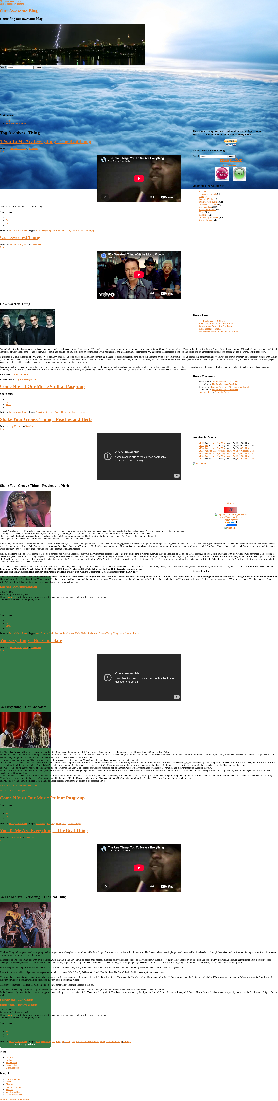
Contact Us (11, 1015)
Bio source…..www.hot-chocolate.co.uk (18, 785)
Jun (227, 451)
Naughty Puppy (222, 392)
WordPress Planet (14, 1094)
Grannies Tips (205, 207)
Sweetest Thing (52, 412)
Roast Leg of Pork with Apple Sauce (216, 323)
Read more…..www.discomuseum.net (18, 587)
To (73, 230)
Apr (218, 443)
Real (58, 230)
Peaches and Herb (71, 633)
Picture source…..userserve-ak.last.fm (18, 1005)
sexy (53, 823)
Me (53, 230)
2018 (201, 443)
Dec (252, 451)
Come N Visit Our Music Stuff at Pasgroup (42, 386)
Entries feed (11, 1062)
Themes (9, 1089)
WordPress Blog (13, 1092)
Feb (210, 443)
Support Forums (13, 1087)
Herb (51, 633)
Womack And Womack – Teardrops (215, 326)
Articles (202, 191)
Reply (127, 1041)
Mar (214, 443)
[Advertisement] (139, 90)
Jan (206, 445)
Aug (235, 451)
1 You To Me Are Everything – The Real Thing (45, 141)
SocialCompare (231, 520)
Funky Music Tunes (18, 230)
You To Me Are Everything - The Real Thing (101, 1041)
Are (38, 230)
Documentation (13, 1079)
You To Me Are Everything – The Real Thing (44, 830)
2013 (201, 456)
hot (48, 823)
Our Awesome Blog (19, 10)
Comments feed (13, 1065)
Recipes (202, 215)
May (223, 443)
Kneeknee (33, 148)
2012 (201, 458)
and (38, 633)
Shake (83, 633)
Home (8, 121)
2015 (201, 451)
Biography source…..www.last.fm (16, 1000)
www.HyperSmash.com (231, 517)
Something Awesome (208, 217)
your (122, 633)
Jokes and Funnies (207, 209)
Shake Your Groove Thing (100, 633)
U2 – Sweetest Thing (20, 237)
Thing (68, 230)
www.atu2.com (21, 374)
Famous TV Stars (207, 199)
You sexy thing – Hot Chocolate (31, 640)
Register (9, 1057)
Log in (9, 1060)
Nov (247, 448)
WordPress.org (12, 1068)
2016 (201, 448)
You (77, 230)
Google (230, 503)
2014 (201, 453)
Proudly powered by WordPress (14, 1099)
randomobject (205, 392)
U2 (68, 412)
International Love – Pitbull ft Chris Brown (218, 331)
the (63, 230)
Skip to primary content (10, 1)
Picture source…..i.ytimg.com (13, 790)
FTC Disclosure (230, 165)
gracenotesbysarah (27, 379)
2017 (201, 445)
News (201, 212)
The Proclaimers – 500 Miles (212, 321)
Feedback (10, 1081)
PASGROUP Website (16, 123)
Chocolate (40, 823)
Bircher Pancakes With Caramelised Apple (230, 387)
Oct (243, 448)
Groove (44, 633)
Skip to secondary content (12, 4)
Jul (230, 451)
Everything (46, 230)
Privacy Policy (231, 160)
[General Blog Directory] (231, 522)
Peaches (58, 633)
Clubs (201, 196)
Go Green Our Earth (208, 204)
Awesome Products (208, 194)
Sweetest (40, 412)
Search (3, 67)
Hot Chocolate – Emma (210, 329)
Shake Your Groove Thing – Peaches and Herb (46, 419)
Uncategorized (205, 220)
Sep (239, 451)
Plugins (9, 1084)
